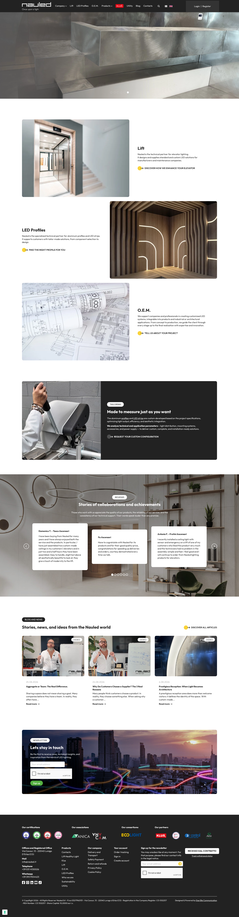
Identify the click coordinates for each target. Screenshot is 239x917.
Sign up (36, 783)
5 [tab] (124, 575)
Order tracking (121, 852)
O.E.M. (95, 5)
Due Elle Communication (206, 900)
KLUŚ (119, 6)
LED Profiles (82, 5)
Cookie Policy (94, 872)
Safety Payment (96, 859)
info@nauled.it (29, 861)
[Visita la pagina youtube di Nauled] (35, 882)
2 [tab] (115, 575)
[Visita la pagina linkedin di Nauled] (31, 882)
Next (214, 551)
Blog (138, 5)
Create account (121, 860)
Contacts (147, 5)
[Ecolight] (131, 834)
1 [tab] (112, 575)
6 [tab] (127, 575)
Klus (64, 860)
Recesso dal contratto (202, 850)
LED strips (138, 418)
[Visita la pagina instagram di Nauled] (27, 882)
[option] (119, 55)
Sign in (117, 856)
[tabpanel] (60, 546)
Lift (71, 5)
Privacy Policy (95, 867)
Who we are (67, 877)
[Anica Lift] (81, 835)
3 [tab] (118, 575)
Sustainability (68, 881)
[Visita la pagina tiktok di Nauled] (40, 882)
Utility (130, 5)
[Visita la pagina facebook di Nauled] (23, 882)
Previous (26, 551)
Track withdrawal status (202, 856)
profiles (125, 418)
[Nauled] (36, 6)
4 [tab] (121, 575)
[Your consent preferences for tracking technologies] (4, 912)
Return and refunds (97, 863)
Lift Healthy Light (70, 856)
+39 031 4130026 (30, 869)
